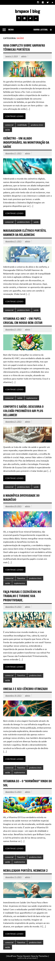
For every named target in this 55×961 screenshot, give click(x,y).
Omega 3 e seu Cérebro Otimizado (25, 689)
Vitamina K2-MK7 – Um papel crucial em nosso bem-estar (22, 321)
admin (23, 56)
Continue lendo (14, 116)
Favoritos (21, 578)
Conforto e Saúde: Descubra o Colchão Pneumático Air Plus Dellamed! (23, 411)
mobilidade (22, 125)
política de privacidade (27, 958)
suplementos (31, 398)
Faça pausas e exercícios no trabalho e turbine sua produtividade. (22, 596)
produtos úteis (37, 125)
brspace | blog (27, 11)
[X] (47, 2)
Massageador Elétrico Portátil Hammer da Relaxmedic (24, 233)
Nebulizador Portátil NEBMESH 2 (25, 870)
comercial (9, 125)
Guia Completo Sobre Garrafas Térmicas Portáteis (24, 47)
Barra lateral (41, 29)
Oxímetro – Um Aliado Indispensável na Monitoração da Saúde (26, 142)
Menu (11, 29)
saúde (7, 129)
